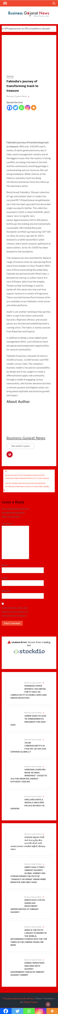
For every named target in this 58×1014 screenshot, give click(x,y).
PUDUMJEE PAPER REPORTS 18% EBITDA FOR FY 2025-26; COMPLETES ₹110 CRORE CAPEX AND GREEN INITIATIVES (29, 692)
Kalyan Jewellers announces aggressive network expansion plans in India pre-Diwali (27, 485)
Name (5, 565)
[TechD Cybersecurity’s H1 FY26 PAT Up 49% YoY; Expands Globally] (16, 742)
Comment (7, 523)
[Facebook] (9, 107)
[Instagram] (27, 107)
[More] (33, 107)
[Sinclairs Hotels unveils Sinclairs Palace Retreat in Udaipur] (16, 799)
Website (6, 590)
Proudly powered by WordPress (18, 998)
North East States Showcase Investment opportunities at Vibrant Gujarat (28, 906)
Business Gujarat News (16, 96)
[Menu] (5, 3)
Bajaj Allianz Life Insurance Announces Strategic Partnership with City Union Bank (27, 476)
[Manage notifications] (48, 1004)
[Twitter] (15, 107)
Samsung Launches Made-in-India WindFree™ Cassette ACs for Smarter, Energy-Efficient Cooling (29, 775)
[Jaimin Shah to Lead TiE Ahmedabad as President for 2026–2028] (16, 715)
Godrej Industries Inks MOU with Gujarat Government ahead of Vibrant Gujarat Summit (28, 969)
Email (5, 578)
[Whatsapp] (21, 107)
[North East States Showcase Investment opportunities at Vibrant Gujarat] (16, 900)
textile (10, 76)
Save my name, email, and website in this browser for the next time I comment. (15, 611)
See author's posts (20, 445)
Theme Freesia (30, 1002)
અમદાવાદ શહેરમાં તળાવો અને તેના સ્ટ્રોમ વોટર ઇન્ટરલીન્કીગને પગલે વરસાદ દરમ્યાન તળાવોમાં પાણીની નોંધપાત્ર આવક (28, 843)
